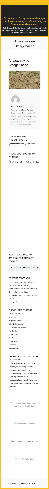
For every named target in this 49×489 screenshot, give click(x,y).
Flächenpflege (31, 373)
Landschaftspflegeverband (18, 380)
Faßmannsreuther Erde (17, 373)
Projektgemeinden (15, 383)
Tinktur (35, 383)
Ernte (27, 370)
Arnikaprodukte (29, 363)
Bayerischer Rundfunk (16, 370)
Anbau (11, 363)
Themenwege (27, 383)
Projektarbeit (13, 334)
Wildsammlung (14, 348)
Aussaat (29, 367)
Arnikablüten (18, 363)
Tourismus (12, 345)
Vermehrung (13, 387)
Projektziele (13, 341)
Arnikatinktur (13, 317)
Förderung (12, 377)
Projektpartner (14, 338)
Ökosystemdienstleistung (18, 327)
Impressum (17, 483)
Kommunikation (22, 377)
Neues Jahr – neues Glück (18, 292)
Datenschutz (30, 483)
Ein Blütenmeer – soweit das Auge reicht (23, 288)
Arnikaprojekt (13, 367)
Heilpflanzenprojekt (15, 321)
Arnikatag (22, 367)
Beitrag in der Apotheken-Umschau (21, 302)
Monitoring (32, 380)
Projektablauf (13, 331)
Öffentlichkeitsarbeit (16, 324)
